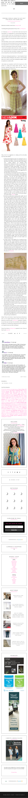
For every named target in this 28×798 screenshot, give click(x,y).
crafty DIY (8, 398)
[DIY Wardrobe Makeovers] (14, 760)
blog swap (21, 395)
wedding (20, 415)
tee (18, 412)
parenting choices (12, 407)
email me (8, 330)
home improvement (6, 403)
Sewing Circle (17, 25)
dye (6, 399)
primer (16, 408)
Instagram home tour (5, 390)
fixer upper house (21, 425)
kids (23, 403)
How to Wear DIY (22, 389)
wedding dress (4, 416)
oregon (20, 406)
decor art (17, 398)
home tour (13, 403)
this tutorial (11, 250)
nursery (14, 406)
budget (17, 396)
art (11, 394)
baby (19, 394)
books (7, 396)
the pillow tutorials (23, 412)
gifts (24, 401)
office (17, 406)
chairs (20, 396)
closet (23, 396)
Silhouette (3, 391)
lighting (6, 405)
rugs (11, 410)
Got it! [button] (21, 3)
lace (2, 405)
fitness (2, 401)
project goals (20, 408)
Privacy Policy (14, 772)
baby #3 (25, 394)
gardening (20, 401)
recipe (25, 408)
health (11, 402)
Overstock (14, 565)
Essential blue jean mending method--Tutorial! (18, 624)
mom (21, 424)
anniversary (3, 394)
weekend (9, 416)
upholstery (3, 415)
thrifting (2, 414)
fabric (17, 399)
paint (2, 407)
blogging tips (3, 396)
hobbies (14, 402)
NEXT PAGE (23, 376)
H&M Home (14, 563)
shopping (13, 411)
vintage (11, 415)
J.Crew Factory (14, 577)
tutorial (25, 414)
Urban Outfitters (14, 568)
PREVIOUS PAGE (6, 376)
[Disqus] (14, 356)
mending (15, 405)
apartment (8, 394)
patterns (24, 407)
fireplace (25, 399)
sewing (14, 410)
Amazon (14, 560)
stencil (11, 412)
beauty (11, 395)
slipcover (17, 411)
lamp (4, 405)
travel (21, 414)
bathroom (8, 395)
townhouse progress (13, 414)
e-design (8, 399)
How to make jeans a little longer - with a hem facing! (18, 634)
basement (3, 395)
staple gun (8, 412)
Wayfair (14, 570)
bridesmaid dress (12, 396)
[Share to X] (14, 333)
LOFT (14, 578)
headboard (8, 402)
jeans (20, 403)
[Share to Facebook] (17, 333)
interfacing (17, 403)
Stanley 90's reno (10, 392)
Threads (13, 194)
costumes (3, 398)
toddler (7, 414)
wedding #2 (24, 415)
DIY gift (12, 389)
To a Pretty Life (22, 28)
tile (5, 414)
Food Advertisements (12, 539)
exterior (13, 399)
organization (24, 406)
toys (19, 414)
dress (3, 399)
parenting (6, 407)
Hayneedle (14, 564)
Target (14, 566)
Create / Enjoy (10, 794)
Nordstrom (14, 579)
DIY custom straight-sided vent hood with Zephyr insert (18, 605)
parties (17, 407)
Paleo (21, 390)
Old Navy (14, 580)
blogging (25, 395)
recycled (8, 410)
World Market (14, 572)
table (17, 412)
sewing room (8, 411)
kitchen (25, 403)
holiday (18, 402)
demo (20, 398)
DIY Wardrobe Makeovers (6, 389)
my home (9, 406)
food (9, 401)
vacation (7, 415)
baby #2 (22, 394)
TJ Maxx (14, 567)
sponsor (22, 411)
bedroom (16, 395)
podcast (9, 408)
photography (4, 408)
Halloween (16, 389)
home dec (23, 402)
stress (14, 412)
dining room (24, 398)
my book (23, 405)
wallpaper (16, 415)
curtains (12, 398)
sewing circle (20, 410)
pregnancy (13, 408)
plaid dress (10, 31)
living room (10, 405)
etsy (11, 399)
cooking (25, 396)
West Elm (14, 571)
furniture (12, 401)
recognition (3, 410)
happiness (3, 402)
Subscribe (14, 530)
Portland (25, 390)
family (20, 399)
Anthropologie (14, 561)
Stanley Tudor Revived (11, 393)
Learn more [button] (4, 5)
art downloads (14, 394)
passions (20, 407)
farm (22, 399)
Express (14, 576)
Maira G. (23, 794)
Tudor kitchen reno (22, 393)
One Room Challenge (15, 390)
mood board (19, 405)
